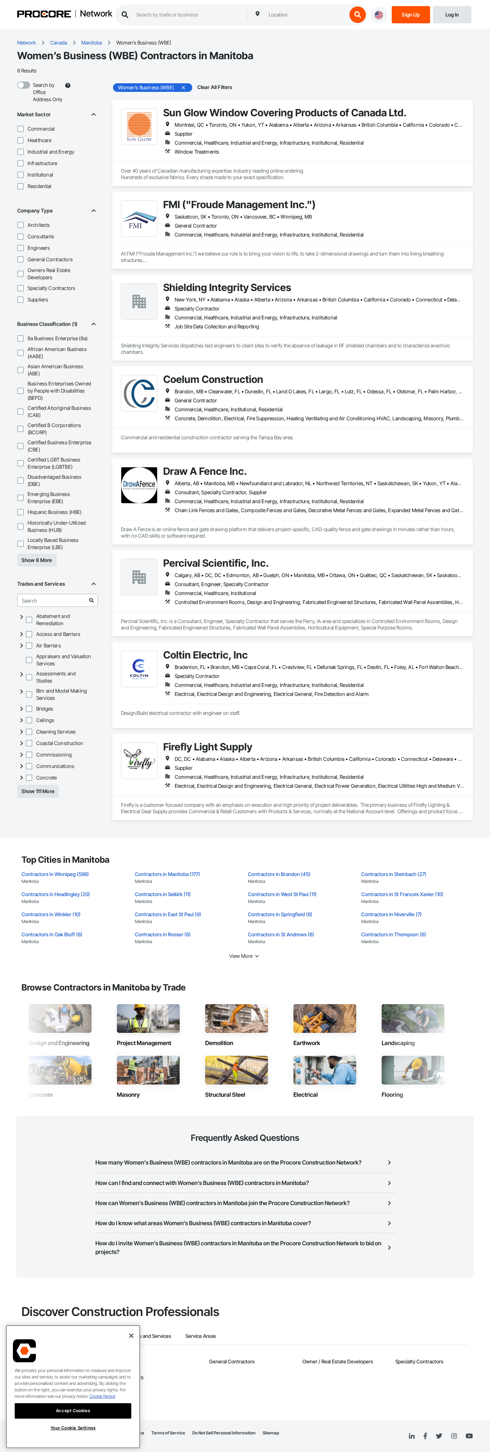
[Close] (131, 1336)
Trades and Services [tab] (148, 1336)
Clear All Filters (214, 87)
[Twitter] (439, 1436)
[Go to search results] (91, 600)
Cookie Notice (102, 1396)
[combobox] (306, 14)
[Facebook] (425, 1436)
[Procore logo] (44, 14)
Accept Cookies (73, 1410)
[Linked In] (412, 1436)
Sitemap (271, 1432)
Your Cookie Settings (73, 1427)
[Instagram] (454, 1436)
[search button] (357, 14)
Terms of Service (168, 1432)
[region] (73, 1386)
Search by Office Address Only (47, 92)
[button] (20, 129)
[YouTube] (469, 1436)
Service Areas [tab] (200, 1336)
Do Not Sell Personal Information (223, 1432)
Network (96, 14)
